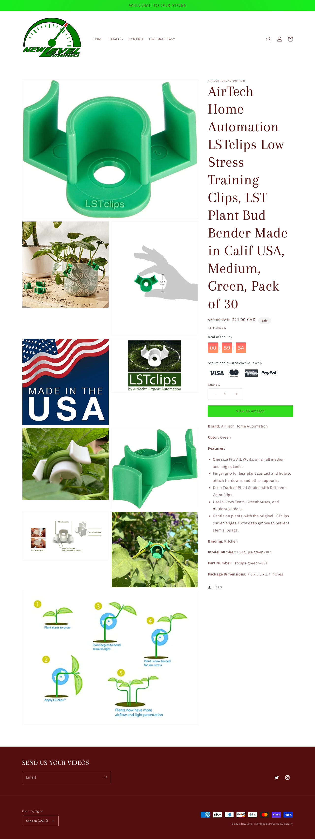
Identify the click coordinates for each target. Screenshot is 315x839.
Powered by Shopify (281, 823)
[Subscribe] (105, 777)
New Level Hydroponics (255, 823)
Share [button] (218, 587)
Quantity (214, 385)
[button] (268, 39)
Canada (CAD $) (37, 821)
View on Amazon (250, 411)
